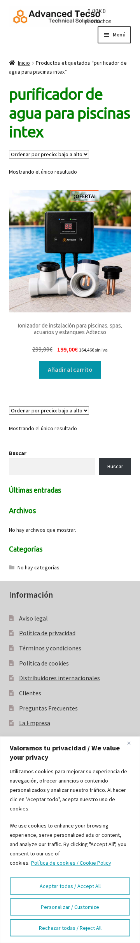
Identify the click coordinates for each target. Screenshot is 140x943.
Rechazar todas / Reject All (70, 927)
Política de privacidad (47, 633)
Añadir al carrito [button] (70, 369)
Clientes (30, 693)
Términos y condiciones (50, 648)
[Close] (131, 743)
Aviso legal (33, 618)
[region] (70, 839)
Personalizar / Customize (70, 906)
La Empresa (34, 723)
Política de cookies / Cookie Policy (71, 862)
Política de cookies (44, 663)
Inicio (24, 62)
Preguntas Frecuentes (48, 708)
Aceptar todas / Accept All (70, 886)
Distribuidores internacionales (59, 678)
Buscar (17, 453)
